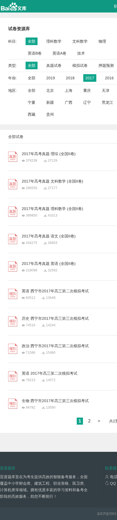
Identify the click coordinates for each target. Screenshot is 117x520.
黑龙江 (107, 102)
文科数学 (80, 41)
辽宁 (87, 102)
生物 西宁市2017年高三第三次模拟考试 (55, 401)
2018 (70, 78)
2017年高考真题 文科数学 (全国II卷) (52, 181)
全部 (31, 41)
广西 (68, 102)
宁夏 (31, 102)
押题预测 (106, 65)
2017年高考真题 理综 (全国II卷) (49, 154)
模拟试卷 (80, 65)
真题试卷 (53, 65)
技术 (81, 53)
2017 (89, 78)
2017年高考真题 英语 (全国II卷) (49, 263)
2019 (50, 78)
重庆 (87, 90)
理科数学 (53, 41)
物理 (102, 41)
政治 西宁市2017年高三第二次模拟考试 (55, 346)
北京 (50, 90)
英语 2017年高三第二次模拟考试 (49, 373)
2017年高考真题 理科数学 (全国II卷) (52, 208)
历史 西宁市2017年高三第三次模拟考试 (55, 318)
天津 (105, 90)
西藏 (31, 114)
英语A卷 (59, 53)
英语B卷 (35, 53)
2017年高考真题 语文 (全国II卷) (49, 236)
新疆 (50, 102)
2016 (109, 78)
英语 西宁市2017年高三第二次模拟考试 (55, 291)
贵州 (50, 114)
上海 (68, 90)
